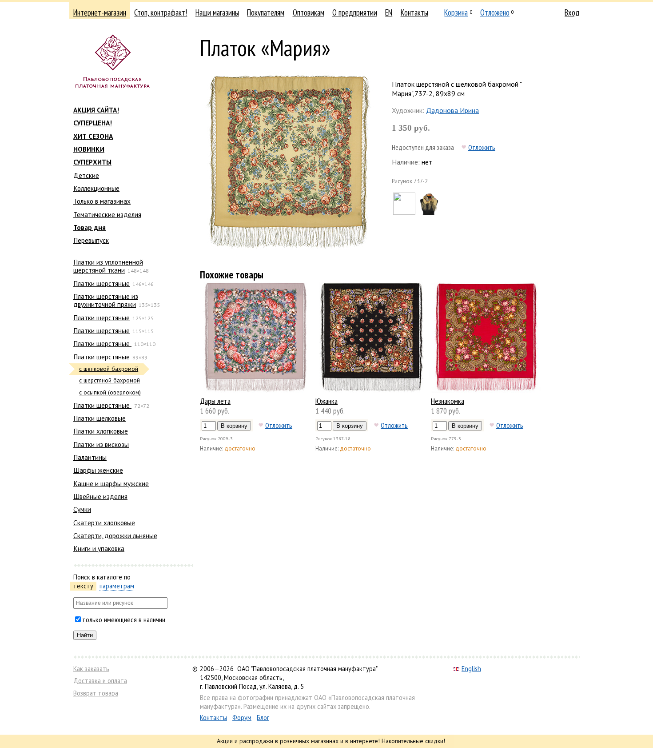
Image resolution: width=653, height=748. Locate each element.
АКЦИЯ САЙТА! (96, 109)
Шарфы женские (98, 470)
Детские (86, 175)
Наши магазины (217, 12)
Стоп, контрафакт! (160, 12)
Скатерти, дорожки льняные (115, 535)
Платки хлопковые (100, 430)
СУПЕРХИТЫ (92, 161)
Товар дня (89, 227)
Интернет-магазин (99, 12)
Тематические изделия (107, 214)
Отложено (495, 12)
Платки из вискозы (101, 444)
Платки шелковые (99, 418)
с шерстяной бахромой (109, 380)
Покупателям (265, 12)
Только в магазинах (102, 201)
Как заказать (91, 668)
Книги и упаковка (98, 548)
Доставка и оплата (100, 680)
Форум (241, 717)
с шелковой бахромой (108, 369)
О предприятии (354, 12)
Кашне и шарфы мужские (111, 483)
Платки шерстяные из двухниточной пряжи (105, 300)
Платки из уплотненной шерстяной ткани (108, 265)
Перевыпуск (91, 240)
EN (388, 12)
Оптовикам (308, 12)
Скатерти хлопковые (104, 522)
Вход (572, 12)
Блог (263, 717)
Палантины (90, 457)
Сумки (82, 509)
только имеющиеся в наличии (123, 619)
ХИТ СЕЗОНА (93, 136)
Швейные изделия (100, 496)
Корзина (456, 12)
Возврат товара (95, 693)
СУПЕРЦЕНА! (92, 122)
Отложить (481, 147)
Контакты (414, 12)
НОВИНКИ (88, 149)
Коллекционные (96, 188)
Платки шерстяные (101, 283)
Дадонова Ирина (452, 110)
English (471, 668)
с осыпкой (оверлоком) (110, 392)
